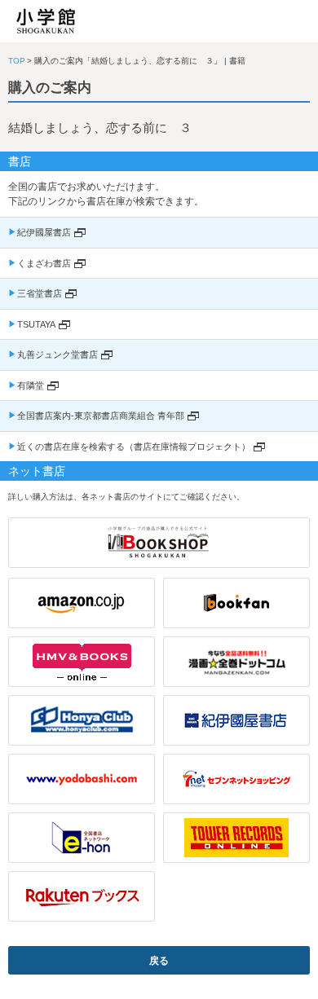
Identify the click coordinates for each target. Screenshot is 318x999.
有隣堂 (30, 385)
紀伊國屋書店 (44, 232)
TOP (16, 60)
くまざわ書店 (44, 263)
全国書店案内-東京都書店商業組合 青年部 (100, 415)
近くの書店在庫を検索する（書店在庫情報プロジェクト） (133, 446)
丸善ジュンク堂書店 (57, 354)
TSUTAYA (36, 324)
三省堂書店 (39, 293)
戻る (159, 960)
